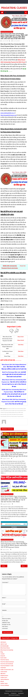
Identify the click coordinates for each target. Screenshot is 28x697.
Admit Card (4, 644)
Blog (2, 652)
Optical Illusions (5, 679)
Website (4, 610)
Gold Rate (3, 667)
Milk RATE (3, 673)
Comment (5, 582)
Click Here (20, 351)
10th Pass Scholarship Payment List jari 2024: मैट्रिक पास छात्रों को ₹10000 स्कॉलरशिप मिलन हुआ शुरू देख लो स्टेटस (14, 454)
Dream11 (3, 656)
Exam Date (3, 658)
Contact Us (13, 693)
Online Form (4, 677)
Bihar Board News (5, 648)
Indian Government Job (7, 669)
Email (4, 604)
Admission (3, 642)
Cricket (2, 654)
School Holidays (5, 685)
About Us (6, 693)
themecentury (18, 691)
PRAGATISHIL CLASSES (14, 8)
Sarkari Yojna (4, 683)
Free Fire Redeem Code (7, 665)
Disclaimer (21, 693)
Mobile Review (4, 675)
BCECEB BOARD (5, 646)
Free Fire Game (5, 660)
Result (2, 681)
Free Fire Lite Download (7, 664)
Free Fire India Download (7, 662)
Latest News (4, 671)
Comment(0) (16, 41)
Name (4, 597)
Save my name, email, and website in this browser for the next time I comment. (6, 623)
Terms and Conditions (14, 695)
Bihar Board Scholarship (7, 31)
